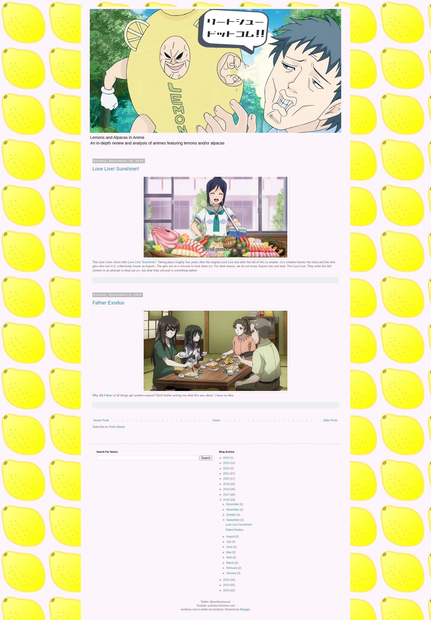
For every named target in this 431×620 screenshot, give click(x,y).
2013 (226, 590)
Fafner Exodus (108, 303)
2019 (226, 484)
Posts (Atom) (117, 426)
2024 (226, 457)
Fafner (108, 395)
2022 (226, 468)
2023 (226, 463)
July (229, 541)
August (230, 536)
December (233, 504)
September (233, 520)
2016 (226, 499)
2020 (226, 478)
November (233, 509)
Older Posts (330, 420)
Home (216, 420)
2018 (226, 489)
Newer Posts (101, 420)
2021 (226, 473)
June (229, 546)
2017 (226, 494)
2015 (226, 579)
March (230, 562)
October (231, 514)
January (231, 573)
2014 (226, 585)
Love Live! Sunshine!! (115, 169)
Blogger (245, 609)
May (229, 552)
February (232, 568)
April (229, 557)
